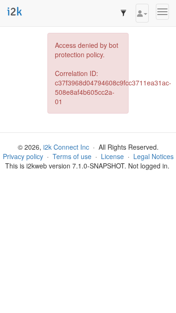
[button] (142, 13)
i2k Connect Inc (66, 147)
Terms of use (72, 156)
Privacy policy (23, 156)
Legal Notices (153, 156)
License (112, 156)
